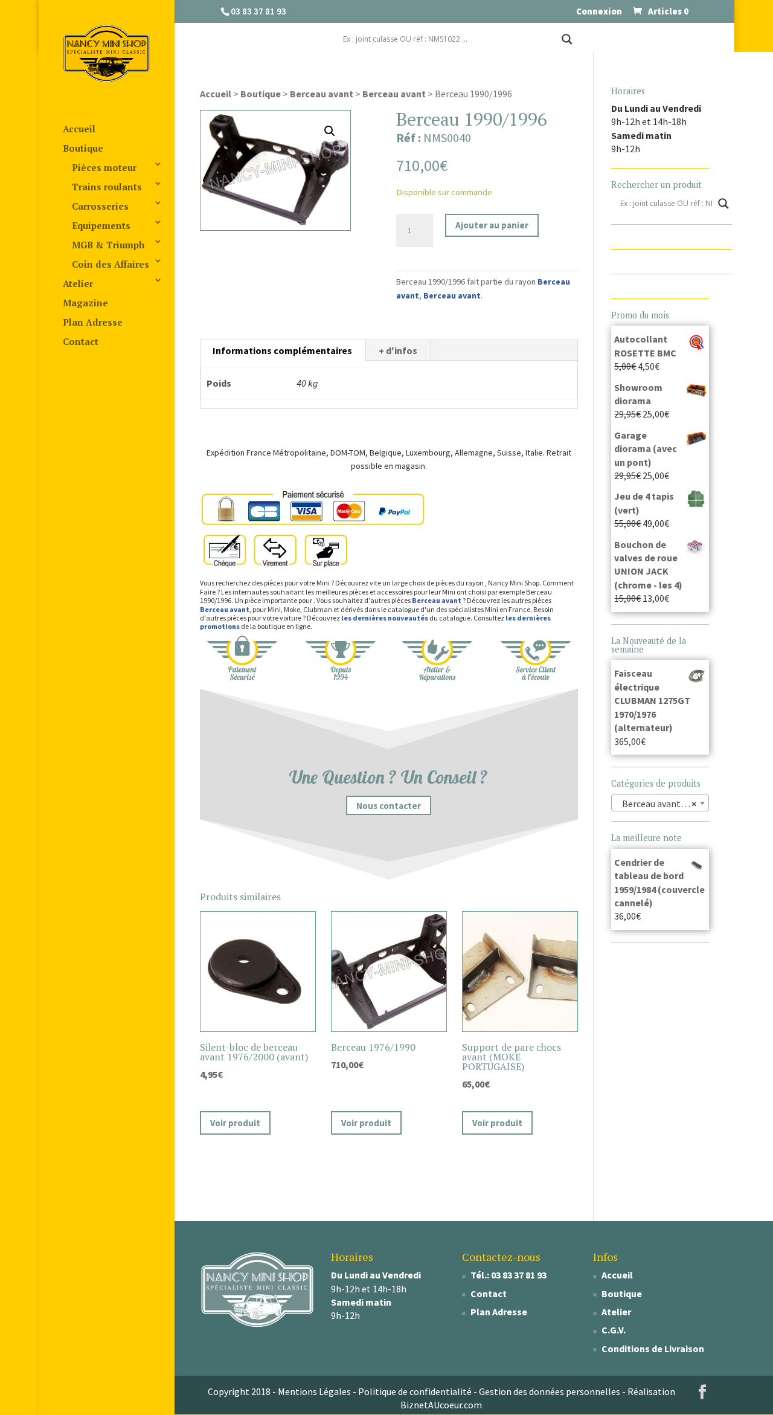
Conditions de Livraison (652, 1348)
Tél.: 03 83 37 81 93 (508, 1275)
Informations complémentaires (282, 350)
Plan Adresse (93, 322)
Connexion (599, 12)
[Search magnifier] (567, 39)
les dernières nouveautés (384, 617)
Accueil (79, 129)
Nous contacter (388, 805)
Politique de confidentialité (415, 1391)
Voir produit (235, 1123)
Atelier (78, 283)
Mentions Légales (314, 1391)
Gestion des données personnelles (549, 1391)
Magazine (85, 303)
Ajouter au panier (491, 225)
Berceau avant (321, 94)
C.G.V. (613, 1330)
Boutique (83, 148)
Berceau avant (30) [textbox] (659, 804)
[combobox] (660, 803)
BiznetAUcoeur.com (441, 1405)
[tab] (282, 350)
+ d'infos (398, 350)
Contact (80, 341)
